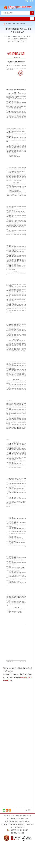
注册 (31, 1)
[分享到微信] (4, 810)
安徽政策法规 (21, 23)
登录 (26, 1)
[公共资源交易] (18, 7)
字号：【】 (22, 41)
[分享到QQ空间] (9, 810)
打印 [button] (29, 810)
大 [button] (22, 41)
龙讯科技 (21, 833)
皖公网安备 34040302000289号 (18, 830)
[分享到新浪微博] (7, 810)
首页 (2, 19)
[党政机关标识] (6, 838)
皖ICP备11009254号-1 (17, 827)
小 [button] (25, 41)
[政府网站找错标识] (16, 838)
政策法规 (12, 23)
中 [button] (23, 41)
